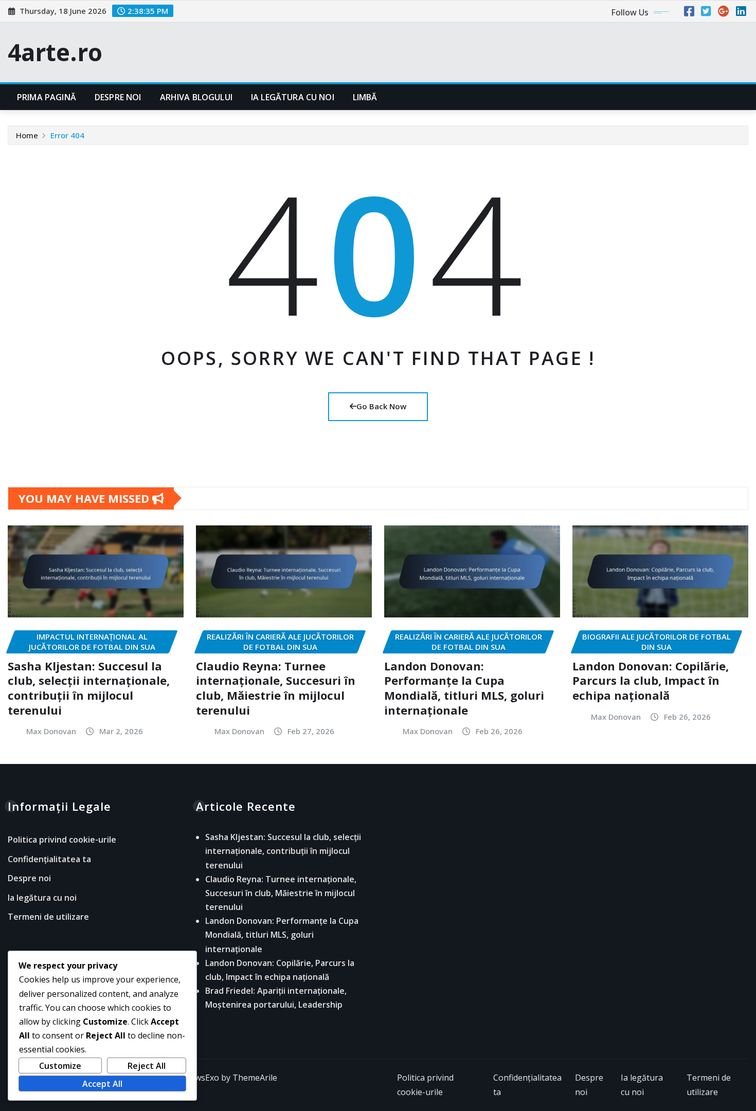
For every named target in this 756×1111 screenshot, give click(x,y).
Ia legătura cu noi (292, 97)
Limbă (365, 97)
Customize (60, 1065)
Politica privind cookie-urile (62, 839)
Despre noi (118, 97)
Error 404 (67, 135)
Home (27, 135)
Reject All (147, 1065)
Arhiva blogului (196, 97)
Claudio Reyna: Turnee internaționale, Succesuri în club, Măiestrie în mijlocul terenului (275, 688)
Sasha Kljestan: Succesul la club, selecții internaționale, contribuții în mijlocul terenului (89, 688)
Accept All (102, 1083)
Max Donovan (51, 731)
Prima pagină (46, 97)
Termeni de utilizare (48, 917)
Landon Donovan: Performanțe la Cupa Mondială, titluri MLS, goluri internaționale (464, 688)
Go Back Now (381, 406)
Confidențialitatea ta (49, 859)
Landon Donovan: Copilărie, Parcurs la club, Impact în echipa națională (650, 680)
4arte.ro (55, 52)
